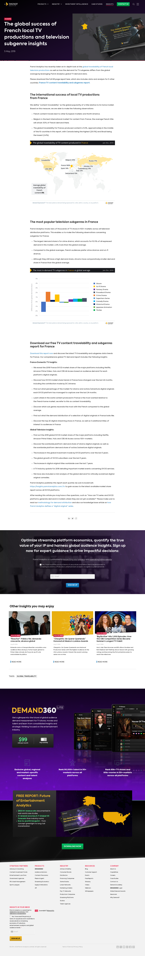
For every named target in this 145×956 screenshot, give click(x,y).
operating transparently (101, 560)
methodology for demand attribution (55, 503)
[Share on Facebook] (76, 518)
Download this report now (41, 353)
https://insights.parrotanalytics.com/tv (47, 486)
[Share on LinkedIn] (69, 518)
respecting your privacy (74, 560)
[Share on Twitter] (72, 518)
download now (72, 846)
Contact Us (123, 4)
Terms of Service (67, 947)
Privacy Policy (78, 947)
